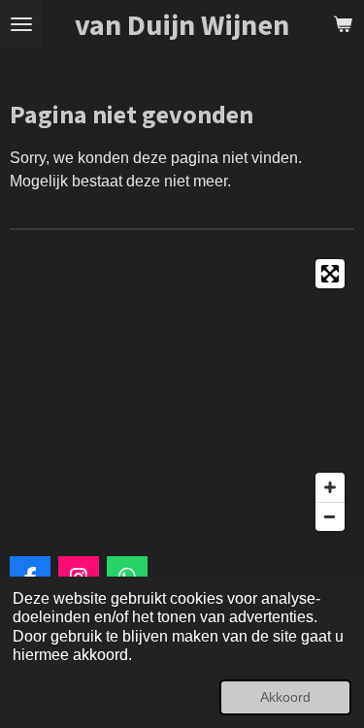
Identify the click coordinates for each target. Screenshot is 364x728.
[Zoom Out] (330, 516)
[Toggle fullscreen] (330, 273)
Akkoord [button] (285, 697)
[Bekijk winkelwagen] (342, 24)
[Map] (182, 395)
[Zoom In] (330, 487)
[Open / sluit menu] (21, 24)
